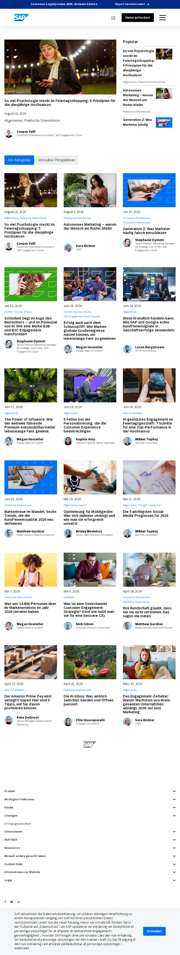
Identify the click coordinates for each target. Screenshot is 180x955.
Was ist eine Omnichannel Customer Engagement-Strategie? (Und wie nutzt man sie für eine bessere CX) (89, 610)
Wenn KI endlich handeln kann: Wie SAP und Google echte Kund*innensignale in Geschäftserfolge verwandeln (148, 324)
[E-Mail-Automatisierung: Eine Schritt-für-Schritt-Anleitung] (149, 850)
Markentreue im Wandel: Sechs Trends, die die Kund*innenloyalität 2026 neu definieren (30, 518)
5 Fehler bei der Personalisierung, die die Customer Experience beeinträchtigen (85, 425)
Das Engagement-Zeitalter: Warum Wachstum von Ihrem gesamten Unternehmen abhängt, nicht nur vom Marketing (146, 704)
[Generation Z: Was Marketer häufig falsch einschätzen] (149, 190)
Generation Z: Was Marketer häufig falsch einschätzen (138, 124)
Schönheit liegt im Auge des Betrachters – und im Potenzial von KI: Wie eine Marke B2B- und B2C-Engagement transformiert (30, 326)
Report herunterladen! (130, 4)
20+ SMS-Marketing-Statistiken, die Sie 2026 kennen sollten (30, 794)
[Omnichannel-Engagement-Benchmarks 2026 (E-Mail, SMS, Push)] (30, 850)
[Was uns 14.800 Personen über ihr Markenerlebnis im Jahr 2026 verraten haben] (30, 570)
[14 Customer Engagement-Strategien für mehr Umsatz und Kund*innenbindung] (149, 758)
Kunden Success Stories (18, 311)
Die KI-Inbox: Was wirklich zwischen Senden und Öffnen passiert (88, 700)
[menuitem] (113, 17)
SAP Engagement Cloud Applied (82, 316)
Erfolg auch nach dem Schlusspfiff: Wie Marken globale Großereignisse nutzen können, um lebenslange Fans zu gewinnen (90, 331)
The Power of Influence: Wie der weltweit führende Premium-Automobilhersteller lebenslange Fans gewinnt (30, 425)
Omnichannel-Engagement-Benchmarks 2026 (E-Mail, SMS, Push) (30, 888)
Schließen (154, 931)
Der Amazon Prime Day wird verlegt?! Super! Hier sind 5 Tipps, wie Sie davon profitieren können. (27, 702)
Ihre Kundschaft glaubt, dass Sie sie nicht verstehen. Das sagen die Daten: (147, 612)
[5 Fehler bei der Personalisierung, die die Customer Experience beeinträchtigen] (90, 385)
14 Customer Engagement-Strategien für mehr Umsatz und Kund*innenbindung (146, 796)
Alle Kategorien (19, 160)
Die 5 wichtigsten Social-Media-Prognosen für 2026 (145, 514)
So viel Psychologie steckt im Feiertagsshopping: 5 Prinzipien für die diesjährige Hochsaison (59, 103)
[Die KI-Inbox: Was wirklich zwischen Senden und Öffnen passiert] (90, 662)
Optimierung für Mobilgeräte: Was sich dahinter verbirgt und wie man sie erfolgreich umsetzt (89, 518)
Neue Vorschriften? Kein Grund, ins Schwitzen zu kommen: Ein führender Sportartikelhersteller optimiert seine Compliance (87, 892)
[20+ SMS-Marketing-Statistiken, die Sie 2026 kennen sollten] (30, 758)
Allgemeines (13, 120)
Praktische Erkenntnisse (42, 120)
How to (127, 413)
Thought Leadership (149, 505)
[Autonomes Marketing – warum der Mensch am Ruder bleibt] (90, 190)
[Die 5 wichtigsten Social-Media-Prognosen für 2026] (149, 477)
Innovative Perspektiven (56, 160)
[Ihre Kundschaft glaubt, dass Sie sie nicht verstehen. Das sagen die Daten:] (149, 570)
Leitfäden (137, 413)
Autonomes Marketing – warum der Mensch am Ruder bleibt (138, 98)
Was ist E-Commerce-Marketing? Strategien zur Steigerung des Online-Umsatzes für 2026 (85, 798)
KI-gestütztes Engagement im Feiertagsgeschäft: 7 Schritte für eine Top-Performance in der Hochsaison (148, 425)
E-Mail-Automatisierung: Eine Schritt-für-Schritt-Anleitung (147, 886)
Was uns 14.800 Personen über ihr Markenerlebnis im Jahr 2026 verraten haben (30, 608)
